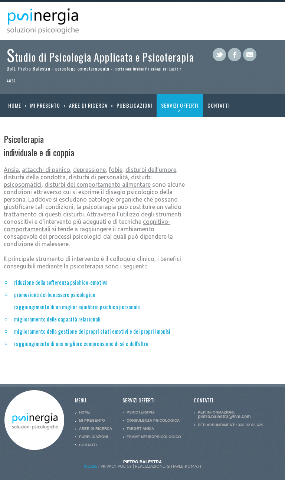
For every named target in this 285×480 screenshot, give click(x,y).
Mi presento (45, 105)
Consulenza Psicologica (153, 420)
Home (14, 105)
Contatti (218, 105)
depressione (89, 169)
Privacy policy (116, 466)
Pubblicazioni (134, 105)
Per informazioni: (224, 414)
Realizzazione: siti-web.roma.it (168, 466)
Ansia (11, 169)
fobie (115, 169)
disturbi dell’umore (150, 169)
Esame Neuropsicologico (154, 437)
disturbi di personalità (98, 177)
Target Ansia (140, 429)
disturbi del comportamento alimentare (98, 184)
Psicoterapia (141, 412)
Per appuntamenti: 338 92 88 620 (230, 425)
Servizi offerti (178, 109)
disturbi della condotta (35, 177)
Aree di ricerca (88, 105)
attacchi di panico (46, 169)
